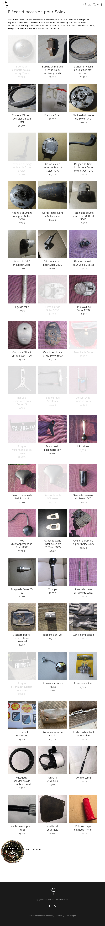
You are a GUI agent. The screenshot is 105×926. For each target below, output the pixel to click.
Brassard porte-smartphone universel (22, 638)
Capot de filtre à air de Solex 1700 (22, 354)
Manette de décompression (52, 448)
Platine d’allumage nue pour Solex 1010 (21, 216)
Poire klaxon (83, 446)
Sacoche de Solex (83, 352)
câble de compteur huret (21, 828)
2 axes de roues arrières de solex (83, 591)
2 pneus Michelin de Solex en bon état (21, 119)
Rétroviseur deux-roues (52, 685)
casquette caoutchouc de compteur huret (22, 781)
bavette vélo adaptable (52, 828)
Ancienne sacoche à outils (52, 734)
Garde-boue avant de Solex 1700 (83, 497)
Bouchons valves (83, 683)
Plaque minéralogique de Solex (22, 450)
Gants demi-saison (83, 635)
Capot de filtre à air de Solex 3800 (52, 354)
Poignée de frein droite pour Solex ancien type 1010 (83, 167)
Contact (59, 916)
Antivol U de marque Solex (83, 399)
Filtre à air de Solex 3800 (52, 308)
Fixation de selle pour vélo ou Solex (83, 263)
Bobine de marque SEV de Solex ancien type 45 (52, 70)
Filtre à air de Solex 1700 (83, 308)
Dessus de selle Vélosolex (52, 497)
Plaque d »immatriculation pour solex (21, 687)
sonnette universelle (52, 779)
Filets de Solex (52, 115)
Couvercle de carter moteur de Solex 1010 (52, 167)
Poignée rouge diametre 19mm (83, 828)
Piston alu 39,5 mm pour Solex (21, 263)
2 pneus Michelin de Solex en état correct (83, 70)
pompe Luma (83, 777)
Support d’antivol (52, 635)
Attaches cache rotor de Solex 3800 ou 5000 (52, 544)
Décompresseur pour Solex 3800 (52, 263)
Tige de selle (22, 307)
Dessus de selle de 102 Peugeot (22, 497)
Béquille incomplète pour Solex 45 (21, 401)
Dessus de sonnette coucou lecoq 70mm (21, 70)
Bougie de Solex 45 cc (22, 591)
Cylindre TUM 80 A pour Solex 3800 (83, 542)
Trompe (52, 589)
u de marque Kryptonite (52, 399)
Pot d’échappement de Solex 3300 (21, 544)
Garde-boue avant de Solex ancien (52, 214)
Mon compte (71, 916)
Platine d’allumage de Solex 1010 (83, 117)
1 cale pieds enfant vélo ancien (83, 734)
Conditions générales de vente (41, 916)
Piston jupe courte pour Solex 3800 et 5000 (83, 216)
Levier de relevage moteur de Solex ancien (22, 167)
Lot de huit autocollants (22, 734)
